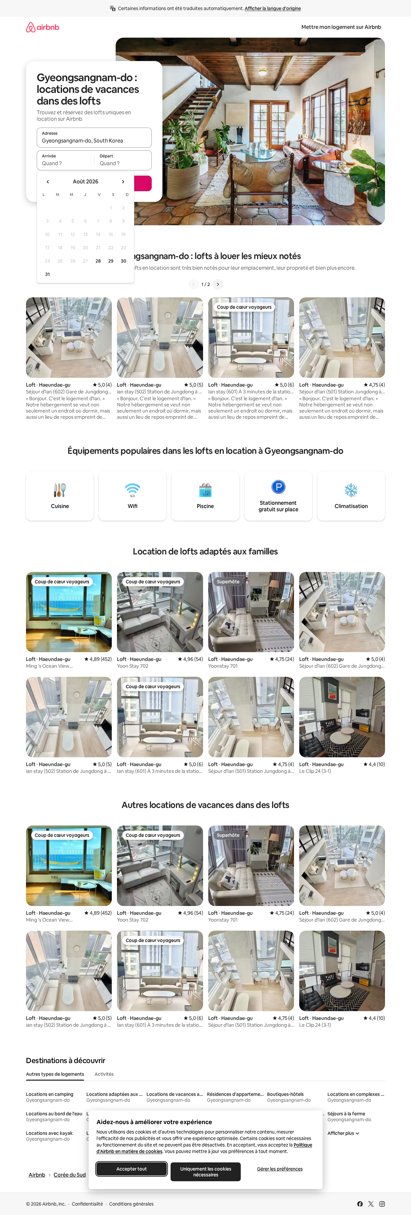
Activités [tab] (104, 1074)
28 (98, 261)
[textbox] (65, 163)
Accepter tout (131, 1169)
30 (123, 261)
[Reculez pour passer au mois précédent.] (48, 182)
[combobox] (94, 140)
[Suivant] (217, 284)
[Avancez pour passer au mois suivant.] (123, 182)
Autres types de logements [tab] (55, 1074)
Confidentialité (87, 1204)
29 (110, 261)
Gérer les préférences (279, 1169)
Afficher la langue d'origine (273, 8)
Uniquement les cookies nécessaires (205, 1172)
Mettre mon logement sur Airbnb (341, 27)
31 (47, 274)
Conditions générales (131, 1204)
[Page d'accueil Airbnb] (42, 27)
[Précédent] (193, 284)
